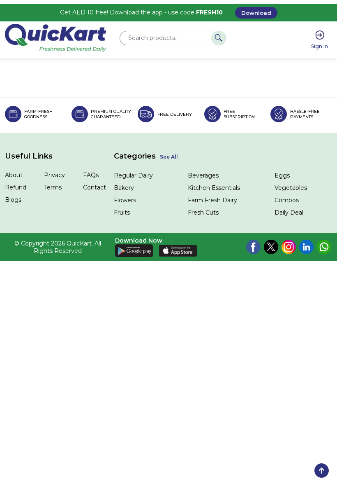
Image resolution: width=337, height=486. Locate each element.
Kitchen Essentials (214, 188)
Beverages (203, 175)
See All (169, 157)
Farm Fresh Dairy (212, 200)
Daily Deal (289, 212)
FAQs (91, 175)
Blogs (13, 199)
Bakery (124, 188)
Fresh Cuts (203, 212)
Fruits (122, 212)
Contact (94, 187)
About (14, 175)
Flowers (125, 200)
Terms (53, 187)
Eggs (282, 175)
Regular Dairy (133, 175)
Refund (15, 187)
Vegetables (291, 188)
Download (256, 12)
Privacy (54, 175)
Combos (287, 200)
